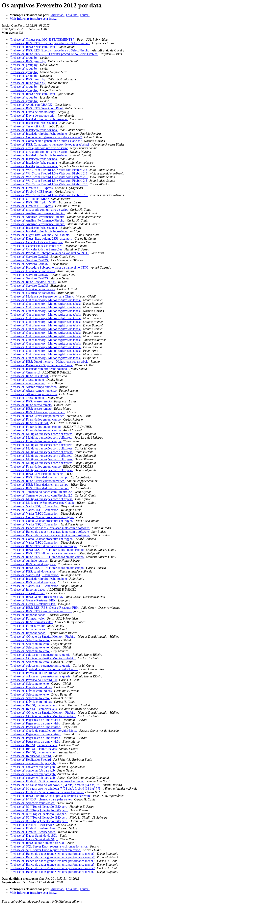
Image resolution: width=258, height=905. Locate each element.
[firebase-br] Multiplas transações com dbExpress (41, 434)
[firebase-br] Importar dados (28, 589)
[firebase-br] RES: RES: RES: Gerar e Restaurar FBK (44, 607)
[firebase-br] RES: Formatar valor (31, 622)
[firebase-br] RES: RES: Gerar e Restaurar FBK (41, 611)
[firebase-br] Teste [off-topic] (28, 126)
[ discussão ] (57, 15)
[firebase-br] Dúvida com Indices (31, 687)
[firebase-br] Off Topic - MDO (30, 198)
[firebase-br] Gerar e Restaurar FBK (33, 600)
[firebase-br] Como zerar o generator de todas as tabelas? (46, 137)
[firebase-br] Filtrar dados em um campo (35, 419)
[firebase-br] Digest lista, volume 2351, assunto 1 (41, 235)
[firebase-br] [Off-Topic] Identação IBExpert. (39, 806)
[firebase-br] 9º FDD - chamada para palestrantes (41, 799)
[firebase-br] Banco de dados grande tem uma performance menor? (52, 853)
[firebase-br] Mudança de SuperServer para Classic (42, 502)
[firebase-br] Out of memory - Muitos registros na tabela (45, 300)
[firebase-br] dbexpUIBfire (27, 593)
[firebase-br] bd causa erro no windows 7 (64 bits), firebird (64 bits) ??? (55, 785)
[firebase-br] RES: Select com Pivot (33, 46)
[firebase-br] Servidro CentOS (29, 256)
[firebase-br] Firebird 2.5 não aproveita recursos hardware (47, 781)
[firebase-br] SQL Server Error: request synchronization (45, 850)
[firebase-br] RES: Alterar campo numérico (37, 412)
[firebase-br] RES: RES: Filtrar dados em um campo (43, 546)
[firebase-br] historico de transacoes (32, 271)
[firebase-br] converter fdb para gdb (33, 763)
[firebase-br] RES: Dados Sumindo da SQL (38, 842)
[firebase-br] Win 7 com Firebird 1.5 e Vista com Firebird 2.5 (49, 169)
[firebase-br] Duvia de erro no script (33, 112)
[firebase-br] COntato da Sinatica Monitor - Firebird (43, 636)
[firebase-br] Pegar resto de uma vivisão (35, 719)
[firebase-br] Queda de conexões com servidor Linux (44, 669)
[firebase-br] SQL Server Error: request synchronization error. (49, 846)
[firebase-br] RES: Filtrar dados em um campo (39, 477)
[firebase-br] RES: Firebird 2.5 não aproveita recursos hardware (50, 795)
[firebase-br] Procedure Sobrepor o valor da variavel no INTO (49, 253)
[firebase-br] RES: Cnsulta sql (29, 376)
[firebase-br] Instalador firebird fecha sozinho (39, 119)
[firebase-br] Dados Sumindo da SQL (34, 835)
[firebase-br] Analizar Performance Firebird (37, 213)
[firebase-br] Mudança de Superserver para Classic (42, 296)
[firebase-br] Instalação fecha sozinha (34, 122)
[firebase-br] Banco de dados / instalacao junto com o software (50, 528)
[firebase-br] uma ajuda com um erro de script (39, 148)
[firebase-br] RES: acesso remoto (31, 401)
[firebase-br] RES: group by (28, 61)
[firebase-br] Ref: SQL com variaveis (33, 705)
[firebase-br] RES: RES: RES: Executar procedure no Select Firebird (54, 54)
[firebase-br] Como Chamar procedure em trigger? (42, 517)
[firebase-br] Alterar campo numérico (33, 387)
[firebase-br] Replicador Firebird (31, 756)
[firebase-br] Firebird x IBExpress (31, 188)
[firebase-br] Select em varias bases (32, 803)
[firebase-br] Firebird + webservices (33, 828)
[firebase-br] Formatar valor (28, 618)
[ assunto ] (72, 15)
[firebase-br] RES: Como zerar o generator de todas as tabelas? (50, 144)
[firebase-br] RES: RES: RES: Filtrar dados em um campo (47, 549)
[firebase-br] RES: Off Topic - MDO (33, 202)
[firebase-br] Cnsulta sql (25, 372)
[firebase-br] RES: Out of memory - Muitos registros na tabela (49, 361)
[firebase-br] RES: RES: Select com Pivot (36, 108)
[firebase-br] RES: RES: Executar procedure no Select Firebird (50, 43)
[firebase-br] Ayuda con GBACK (31, 104)
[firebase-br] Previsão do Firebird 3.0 (33, 672)
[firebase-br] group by (24, 57)
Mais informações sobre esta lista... (33, 18)
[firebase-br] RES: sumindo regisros (33, 564)
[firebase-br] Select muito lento (30, 640)
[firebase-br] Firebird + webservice (32, 824)
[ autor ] (85, 15)
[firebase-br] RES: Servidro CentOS (33, 282)
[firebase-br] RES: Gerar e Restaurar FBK (37, 596)
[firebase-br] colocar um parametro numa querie (40, 654)
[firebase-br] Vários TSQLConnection (34, 506)
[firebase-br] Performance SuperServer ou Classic (41, 365)
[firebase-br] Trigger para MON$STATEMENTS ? (42, 39)
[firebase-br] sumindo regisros (29, 560)
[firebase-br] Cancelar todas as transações (36, 242)
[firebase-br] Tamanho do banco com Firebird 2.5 (41, 492)
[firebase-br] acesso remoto (27, 379)
